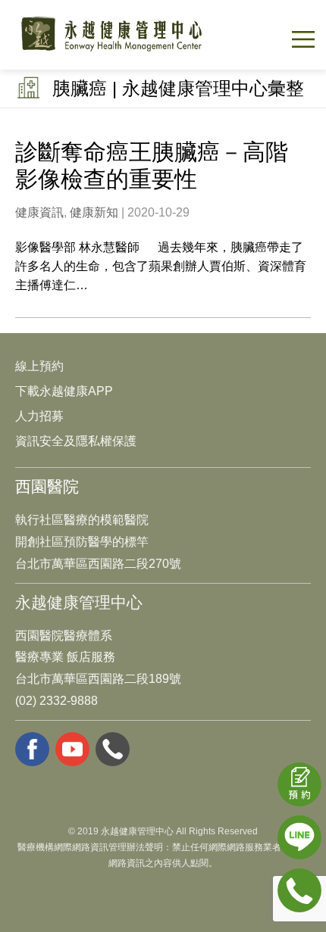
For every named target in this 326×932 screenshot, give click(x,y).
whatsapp (113, 749)
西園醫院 (47, 486)
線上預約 (39, 366)
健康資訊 (39, 212)
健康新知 (94, 212)
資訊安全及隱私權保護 (75, 441)
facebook (32, 749)
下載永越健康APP (64, 391)
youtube (72, 749)
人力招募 (39, 416)
